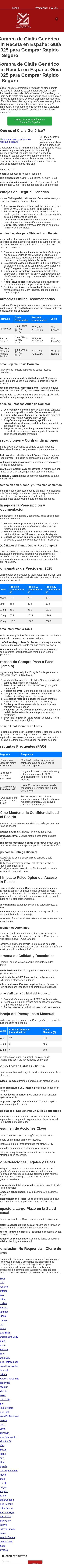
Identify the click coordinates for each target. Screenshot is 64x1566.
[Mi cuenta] (52, 21)
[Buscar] (49, 21)
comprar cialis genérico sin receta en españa (30, 121)
